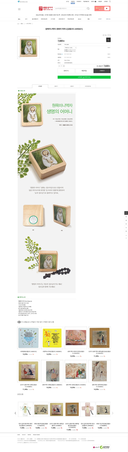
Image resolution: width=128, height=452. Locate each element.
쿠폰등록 (100, 1)
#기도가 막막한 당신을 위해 (83, 15)
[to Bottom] (126, 238)
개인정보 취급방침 (36, 434)
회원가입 (73, 1)
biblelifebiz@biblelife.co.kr (74, 440)
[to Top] (126, 235)
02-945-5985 (73, 438)
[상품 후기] (126, 220)
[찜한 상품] (126, 223)
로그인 (67, 1)
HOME (18, 434)
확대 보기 (19, 57)
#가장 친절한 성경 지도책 (52, 15)
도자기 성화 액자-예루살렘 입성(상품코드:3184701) (102, 425)
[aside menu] (19, 9)
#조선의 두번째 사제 (67, 15)
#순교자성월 (40, 15)
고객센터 (106, 1)
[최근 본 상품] (126, 227)
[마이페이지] (126, 231)
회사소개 (23, 434)
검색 (110, 1)
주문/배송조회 (86, 1)
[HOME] (126, 216)
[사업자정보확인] (33, 440)
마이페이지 (79, 1)
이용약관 (29, 434)
